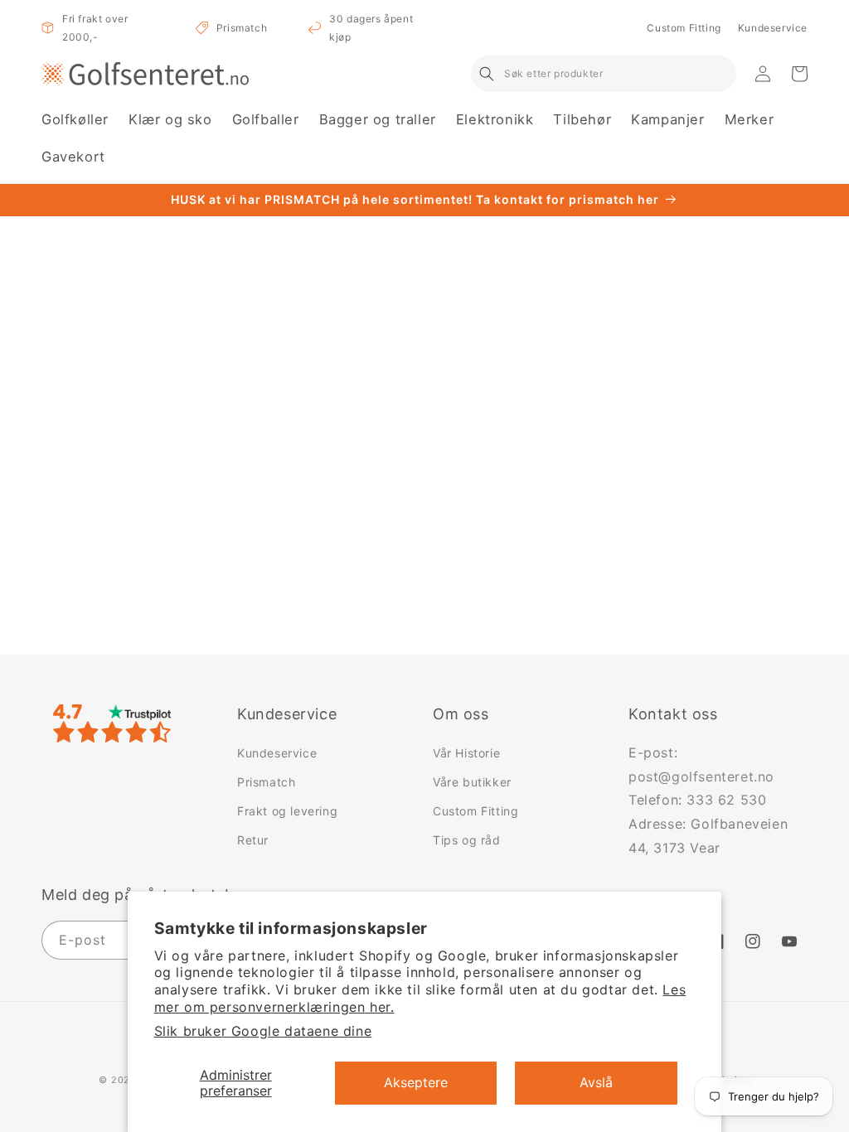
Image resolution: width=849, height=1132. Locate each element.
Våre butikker (472, 782)
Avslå (596, 1082)
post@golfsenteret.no (701, 776)
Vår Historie (466, 753)
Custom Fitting (683, 28)
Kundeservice (773, 28)
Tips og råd (467, 840)
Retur (253, 840)
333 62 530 (726, 799)
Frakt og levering (287, 811)
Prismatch (241, 28)
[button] (75, 119)
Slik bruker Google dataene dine (263, 1031)
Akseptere (416, 1082)
